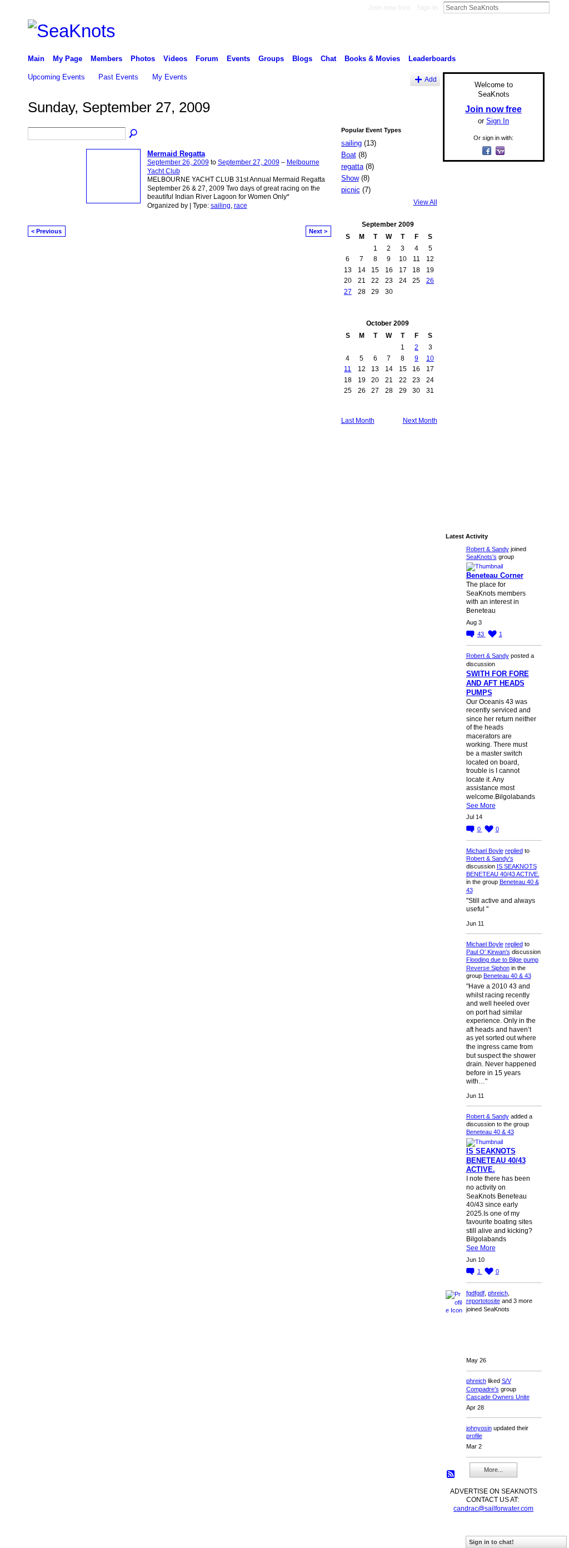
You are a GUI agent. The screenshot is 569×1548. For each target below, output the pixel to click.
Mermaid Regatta (176, 153)
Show (350, 178)
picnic (350, 190)
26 (430, 280)
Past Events (118, 77)
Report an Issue (462, 1535)
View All (425, 202)
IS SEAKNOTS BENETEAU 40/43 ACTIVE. (496, 1160)
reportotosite (483, 1300)
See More (481, 806)
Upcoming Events (56, 77)
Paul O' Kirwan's (488, 951)
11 (347, 369)
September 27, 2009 (248, 162)
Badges (418, 1535)
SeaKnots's (481, 556)
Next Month (420, 421)
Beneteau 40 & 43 (507, 975)
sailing (221, 205)
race (240, 205)
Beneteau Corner (494, 575)
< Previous (46, 231)
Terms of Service (520, 1535)
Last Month (358, 421)
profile (474, 1435)
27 (348, 292)
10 (430, 358)
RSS (451, 1475)
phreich (498, 1293)
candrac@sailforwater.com (493, 1508)
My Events (169, 77)
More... (493, 1469)
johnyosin (479, 1428)
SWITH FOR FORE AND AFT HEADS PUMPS (497, 683)
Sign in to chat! (491, 1542)
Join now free (389, 8)
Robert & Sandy (487, 549)
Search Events (134, 134)
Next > (318, 231)
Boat (348, 155)
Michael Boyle (484, 850)
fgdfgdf (475, 1293)
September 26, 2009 (178, 162)
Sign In (427, 8)
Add (431, 79)
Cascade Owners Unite (498, 1397)
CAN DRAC (105, 1535)
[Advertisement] (490, 337)
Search (558, 7)
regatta (352, 166)
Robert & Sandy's (489, 858)
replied (514, 850)
